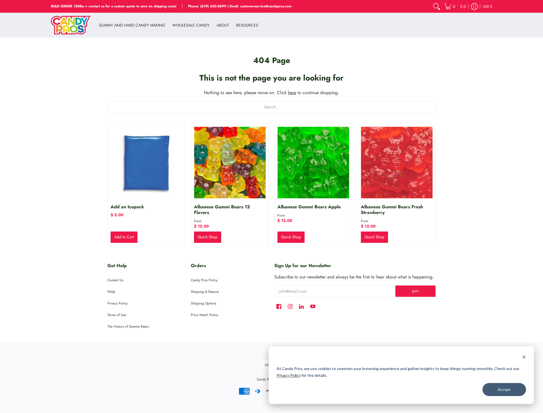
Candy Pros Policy (204, 280)
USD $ (487, 6)
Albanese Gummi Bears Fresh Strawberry (392, 210)
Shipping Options (203, 303)
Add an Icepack (127, 207)
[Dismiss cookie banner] (524, 357)
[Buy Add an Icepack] (146, 162)
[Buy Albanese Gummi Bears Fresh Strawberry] (396, 162)
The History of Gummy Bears (128, 326)
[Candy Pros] (70, 25)
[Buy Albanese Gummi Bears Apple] (313, 162)
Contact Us (115, 280)
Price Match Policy (204, 314)
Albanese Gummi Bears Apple (309, 207)
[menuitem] (437, 6)
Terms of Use (116, 314)
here (292, 92)
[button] (455, 6)
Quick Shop (207, 237)
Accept (504, 389)
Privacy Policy (289, 375)
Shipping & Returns (205, 291)
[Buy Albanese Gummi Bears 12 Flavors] (230, 162)
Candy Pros (265, 379)
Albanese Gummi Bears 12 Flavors (222, 210)
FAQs (111, 291)
